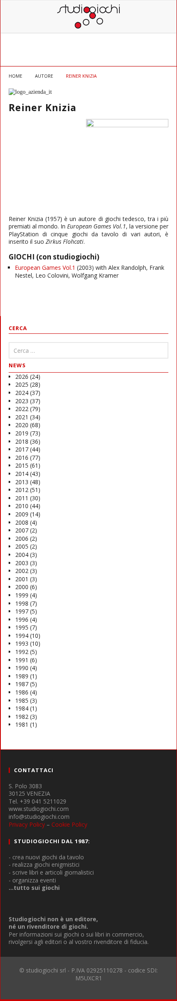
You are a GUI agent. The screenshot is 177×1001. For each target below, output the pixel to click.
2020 (21, 425)
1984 (21, 708)
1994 (21, 636)
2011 (21, 498)
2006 (21, 538)
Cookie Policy (69, 824)
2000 (21, 587)
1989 (21, 676)
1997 (21, 611)
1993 (21, 643)
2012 (21, 490)
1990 (21, 668)
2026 (21, 376)
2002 (21, 571)
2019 (21, 433)
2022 (21, 409)
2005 (21, 546)
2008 (21, 522)
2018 (21, 441)
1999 (21, 595)
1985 (21, 700)
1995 (21, 627)
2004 (21, 555)
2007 (21, 530)
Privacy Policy (27, 824)
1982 (21, 716)
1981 (21, 724)
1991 (21, 660)
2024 (21, 393)
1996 (21, 619)
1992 (21, 652)
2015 (21, 465)
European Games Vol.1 (45, 267)
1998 (21, 603)
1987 (21, 684)
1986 (21, 692)
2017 (21, 449)
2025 (21, 384)
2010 (21, 506)
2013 (21, 482)
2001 (21, 579)
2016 (21, 457)
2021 (21, 417)
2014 (21, 474)
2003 (21, 563)
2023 (21, 401)
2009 (21, 514)
